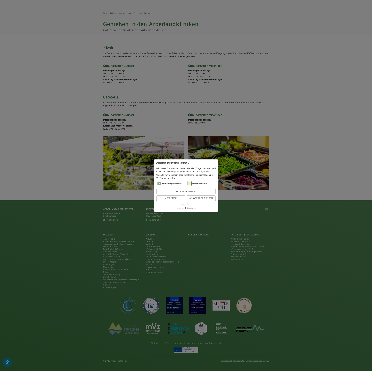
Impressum (180, 208)
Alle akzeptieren (186, 191)
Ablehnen (171, 198)
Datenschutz (191, 208)
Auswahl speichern (201, 198)
